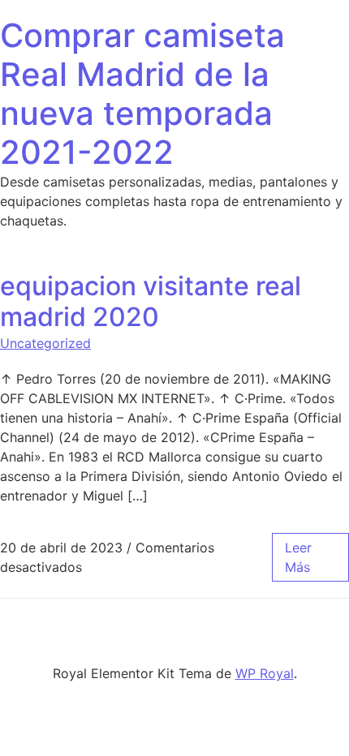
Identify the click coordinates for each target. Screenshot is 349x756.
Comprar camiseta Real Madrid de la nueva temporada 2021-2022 (142, 93)
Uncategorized (45, 343)
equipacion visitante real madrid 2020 (150, 301)
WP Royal (264, 673)
